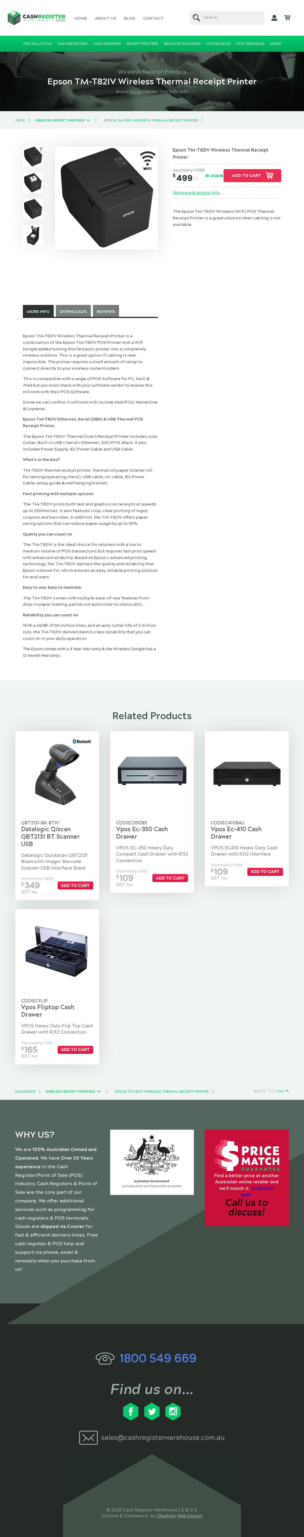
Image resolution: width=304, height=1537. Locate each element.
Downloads (73, 311)
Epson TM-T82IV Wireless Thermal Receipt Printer (151, 120)
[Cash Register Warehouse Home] (37, 18)
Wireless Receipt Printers (60, 120)
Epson (135, 91)
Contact (153, 18)
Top (280, 1091)
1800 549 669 (158, 1358)
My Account (274, 18)
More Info (38, 311)
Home (81, 18)
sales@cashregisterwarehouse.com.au (163, 1438)
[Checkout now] (287, 18)
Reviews (106, 311)
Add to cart (246, 175)
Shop (20, 120)
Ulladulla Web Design (179, 1516)
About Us (105, 18)
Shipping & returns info (196, 192)
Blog (129, 18)
